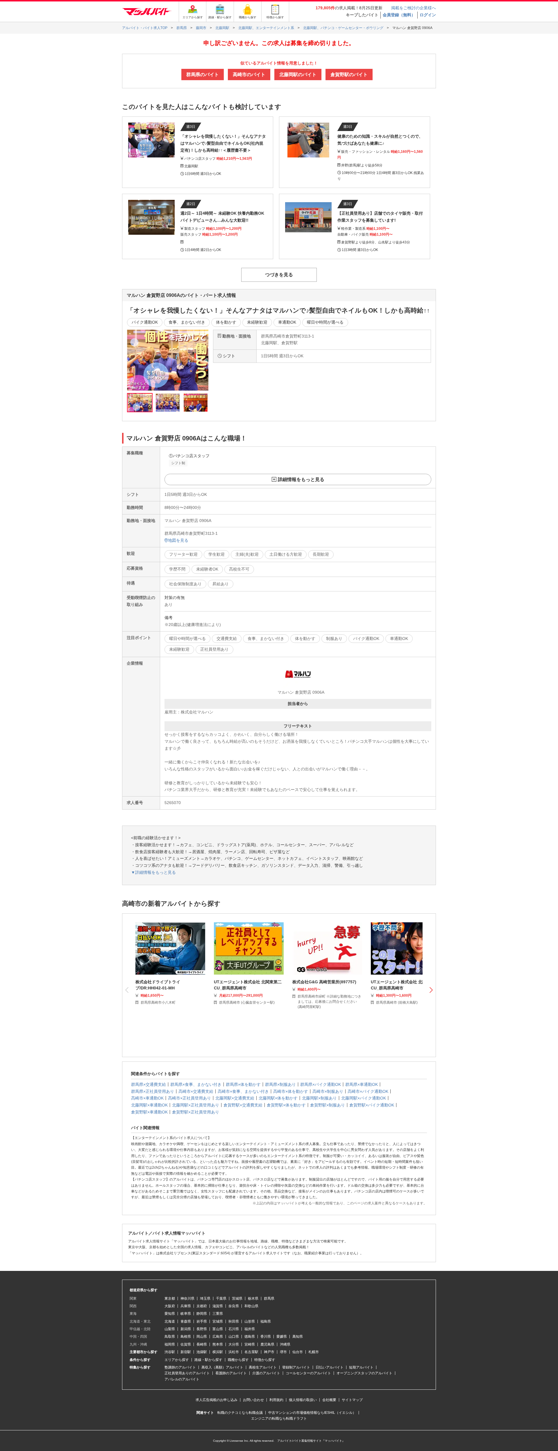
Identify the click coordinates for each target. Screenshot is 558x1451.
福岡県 (169, 1344)
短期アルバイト (361, 1367)
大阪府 (169, 1306)
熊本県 (217, 1344)
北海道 (169, 1321)
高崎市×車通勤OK (147, 1098)
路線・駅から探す (208, 1360)
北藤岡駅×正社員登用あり (195, 1105)
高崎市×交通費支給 (195, 1091)
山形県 (249, 1321)
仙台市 (297, 1352)
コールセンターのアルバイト (308, 1373)
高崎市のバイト (249, 74)
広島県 (217, 1337)
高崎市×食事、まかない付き (243, 1091)
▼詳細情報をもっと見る (153, 872)
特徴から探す (264, 1360)
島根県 (185, 1337)
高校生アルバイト (263, 1367)
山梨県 (169, 1329)
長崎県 (201, 1344)
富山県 (217, 1329)
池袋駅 (201, 1352)
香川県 (265, 1337)
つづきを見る (279, 274)
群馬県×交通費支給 (148, 1084)
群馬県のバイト (202, 74)
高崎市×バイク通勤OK (368, 1091)
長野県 (201, 1329)
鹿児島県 (267, 1344)
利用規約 (276, 1400)
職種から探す (238, 1360)
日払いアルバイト (330, 1367)
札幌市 (313, 1352)
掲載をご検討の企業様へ (413, 8)
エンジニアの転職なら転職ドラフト (279, 1418)
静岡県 (201, 1314)
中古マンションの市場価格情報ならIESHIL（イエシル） (312, 1413)
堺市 (283, 1352)
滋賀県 (217, 1306)
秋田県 (233, 1321)
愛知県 (169, 1314)
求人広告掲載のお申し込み (216, 1400)
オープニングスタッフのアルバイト (364, 1373)
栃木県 (253, 1298)
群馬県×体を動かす (243, 1084)
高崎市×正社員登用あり (189, 1098)
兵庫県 (185, 1306)
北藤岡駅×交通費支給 (234, 1098)
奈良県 (233, 1306)
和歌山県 (251, 1306)
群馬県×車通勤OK (361, 1084)
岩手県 (201, 1321)
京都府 (201, 1306)
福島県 (265, 1321)
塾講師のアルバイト (180, 1367)
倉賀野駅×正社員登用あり (195, 1112)
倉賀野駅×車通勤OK (149, 1112)
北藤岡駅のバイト (297, 74)
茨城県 (237, 1298)
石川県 (233, 1329)
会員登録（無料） (399, 14)
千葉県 (221, 1298)
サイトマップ (352, 1400)
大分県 (233, 1344)
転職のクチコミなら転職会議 (240, 1413)
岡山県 (201, 1337)
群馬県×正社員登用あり (152, 1091)
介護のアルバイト (266, 1373)
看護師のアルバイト (231, 1373)
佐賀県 (185, 1344)
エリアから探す (176, 1360)
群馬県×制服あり (280, 1084)
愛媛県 (281, 1337)
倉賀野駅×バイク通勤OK (371, 1105)
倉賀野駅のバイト (349, 74)
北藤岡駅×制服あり (319, 1098)
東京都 (169, 1298)
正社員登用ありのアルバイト (187, 1373)
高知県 (297, 1337)
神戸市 (269, 1352)
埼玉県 (205, 1298)
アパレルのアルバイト (181, 1379)
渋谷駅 (169, 1352)
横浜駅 (217, 1352)
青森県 (185, 1321)
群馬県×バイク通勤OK (320, 1084)
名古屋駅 (251, 1352)
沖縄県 (285, 1344)
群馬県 (269, 1298)
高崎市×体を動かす (290, 1091)
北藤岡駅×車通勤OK (149, 1105)
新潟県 (185, 1329)
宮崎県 (249, 1344)
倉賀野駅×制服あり (327, 1105)
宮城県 (217, 1321)
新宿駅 (185, 1352)
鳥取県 (169, 1337)
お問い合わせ (253, 1400)
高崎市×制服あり (327, 1091)
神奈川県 (187, 1298)
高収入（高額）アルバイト (222, 1367)
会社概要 (329, 1400)
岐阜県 (185, 1314)
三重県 (217, 1314)
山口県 (233, 1337)
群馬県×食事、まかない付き (195, 1084)
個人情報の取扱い (303, 1400)
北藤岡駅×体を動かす (278, 1098)
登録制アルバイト (296, 1367)
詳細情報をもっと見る (301, 479)
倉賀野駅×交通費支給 (242, 1105)
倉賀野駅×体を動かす (286, 1105)
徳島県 (249, 1337)
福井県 (249, 1329)
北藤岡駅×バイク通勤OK (363, 1098)
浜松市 (233, 1352)
